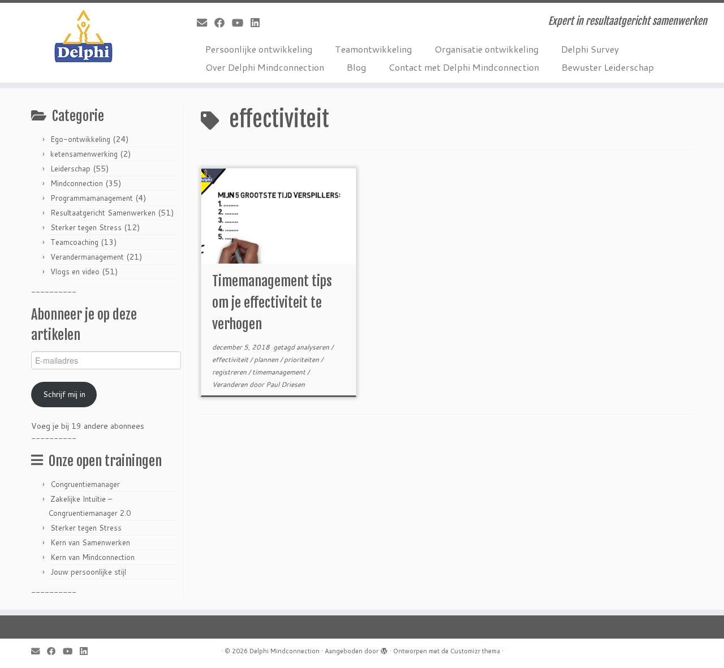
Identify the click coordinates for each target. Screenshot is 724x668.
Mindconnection (76, 183)
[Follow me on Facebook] (223, 22)
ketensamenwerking (84, 154)
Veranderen (230, 384)
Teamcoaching (74, 242)
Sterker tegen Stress (86, 227)
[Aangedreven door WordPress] (384, 649)
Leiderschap (70, 168)
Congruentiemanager (85, 484)
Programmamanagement (91, 198)
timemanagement (279, 372)
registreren (230, 372)
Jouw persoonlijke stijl (88, 572)
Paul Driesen (285, 384)
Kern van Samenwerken (90, 542)
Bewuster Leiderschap (608, 67)
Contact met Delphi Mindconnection (464, 67)
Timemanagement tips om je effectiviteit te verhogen (272, 303)
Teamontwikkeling (373, 48)
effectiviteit (231, 359)
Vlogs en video (75, 271)
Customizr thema (475, 651)
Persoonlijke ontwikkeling (258, 48)
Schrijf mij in (64, 394)
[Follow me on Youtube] (241, 22)
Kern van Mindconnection (92, 557)
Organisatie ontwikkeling (486, 48)
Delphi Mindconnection (284, 651)
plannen (267, 359)
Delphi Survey (590, 48)
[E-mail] (205, 22)
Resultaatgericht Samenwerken (103, 213)
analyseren (313, 347)
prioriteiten (302, 359)
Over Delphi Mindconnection (264, 67)
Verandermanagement (87, 257)
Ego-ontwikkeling (80, 139)
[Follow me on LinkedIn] (259, 22)
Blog (356, 67)
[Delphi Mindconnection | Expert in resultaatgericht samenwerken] (83, 36)
